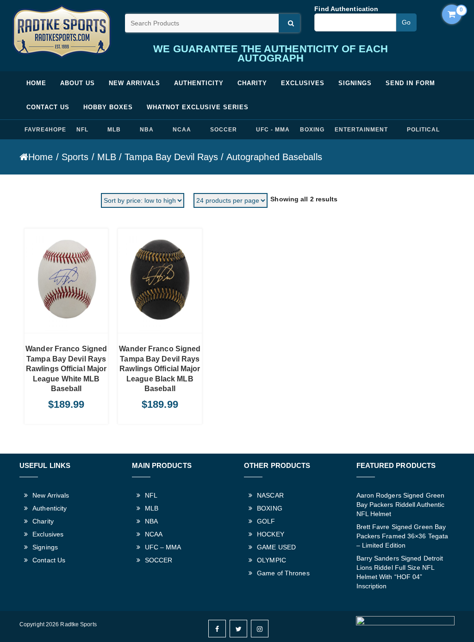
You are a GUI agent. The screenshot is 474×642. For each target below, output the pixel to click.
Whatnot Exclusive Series (198, 107)
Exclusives (302, 83)
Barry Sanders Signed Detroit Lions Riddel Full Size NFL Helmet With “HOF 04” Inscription (399, 572)
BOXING (312, 129)
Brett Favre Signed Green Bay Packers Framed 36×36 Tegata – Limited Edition (402, 536)
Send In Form (410, 83)
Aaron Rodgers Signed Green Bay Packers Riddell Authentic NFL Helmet (400, 504)
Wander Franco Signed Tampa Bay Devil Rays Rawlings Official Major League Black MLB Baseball (159, 369)
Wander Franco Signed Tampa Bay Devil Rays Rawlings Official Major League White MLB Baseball (66, 369)
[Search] (289, 23)
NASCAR (270, 495)
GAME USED (276, 547)
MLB (114, 129)
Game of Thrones (283, 573)
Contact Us (47, 107)
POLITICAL (423, 129)
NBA (147, 129)
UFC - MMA (273, 129)
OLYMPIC (271, 560)
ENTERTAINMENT (361, 129)
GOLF (266, 521)
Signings (355, 83)
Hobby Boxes (108, 107)
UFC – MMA (163, 547)
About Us (77, 83)
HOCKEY (270, 534)
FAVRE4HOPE (45, 129)
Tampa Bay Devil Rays (171, 157)
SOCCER (223, 129)
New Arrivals (134, 83)
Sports (75, 157)
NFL (82, 129)
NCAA (182, 129)
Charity (252, 83)
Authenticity (199, 83)
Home (36, 83)
